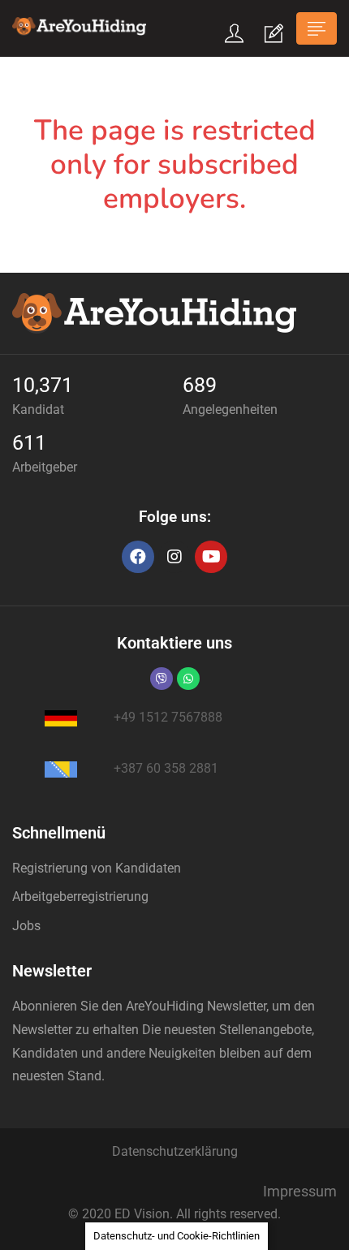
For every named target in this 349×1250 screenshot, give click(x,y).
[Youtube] (211, 557)
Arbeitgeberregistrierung (80, 896)
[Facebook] (138, 557)
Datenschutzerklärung (175, 1151)
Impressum (300, 1191)
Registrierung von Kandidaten (96, 868)
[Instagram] (174, 557)
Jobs (26, 925)
